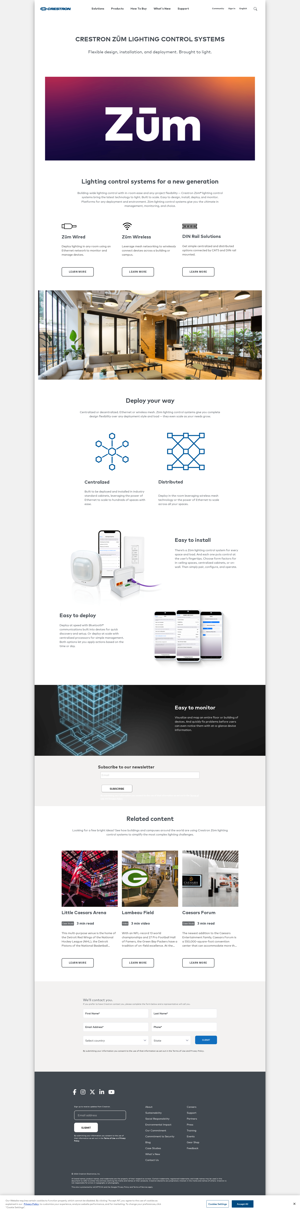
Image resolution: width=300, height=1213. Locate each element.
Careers (191, 1106)
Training (191, 1130)
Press (190, 1124)
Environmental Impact (158, 1124)
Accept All (242, 1203)
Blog (148, 1142)
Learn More (77, 271)
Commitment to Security (159, 1136)
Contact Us (152, 1159)
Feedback (192, 1148)
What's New (162, 8)
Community (218, 9)
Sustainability (153, 1112)
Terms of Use (179, 1051)
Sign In (231, 9)
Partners (192, 1118)
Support (191, 1112)
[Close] (294, 1204)
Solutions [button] (97, 8)
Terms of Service (140, 1187)
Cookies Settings (217, 1203)
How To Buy (139, 8)
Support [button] (183, 8)
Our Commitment (155, 1130)
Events (191, 1136)
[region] (150, 1204)
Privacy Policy (197, 1051)
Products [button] (117, 8)
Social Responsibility (157, 1118)
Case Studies (153, 1148)
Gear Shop (193, 1142)
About (148, 1106)
